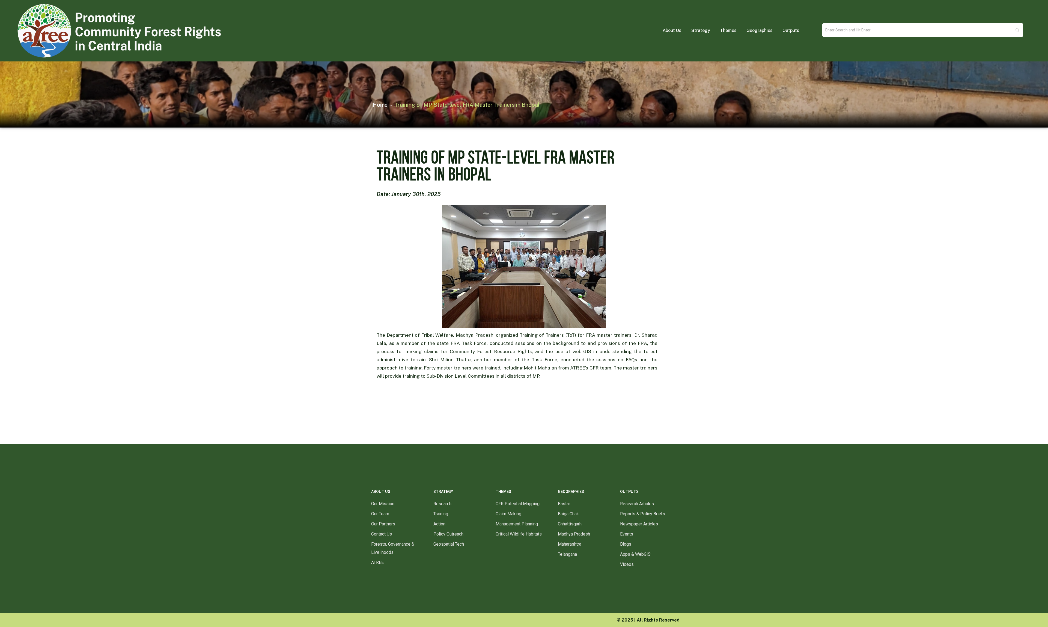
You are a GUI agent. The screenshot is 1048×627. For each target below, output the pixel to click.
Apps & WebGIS (635, 554)
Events (626, 534)
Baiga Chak (568, 513)
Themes (728, 30)
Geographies (759, 30)
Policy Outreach (448, 534)
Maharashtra (569, 544)
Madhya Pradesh (574, 534)
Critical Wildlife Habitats (519, 534)
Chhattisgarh (570, 524)
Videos (627, 564)
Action (439, 524)
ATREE (377, 562)
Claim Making (508, 513)
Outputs (790, 30)
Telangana (567, 554)
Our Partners (383, 524)
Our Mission (382, 503)
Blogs (625, 544)
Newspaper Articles (639, 524)
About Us (672, 30)
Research (442, 503)
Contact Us (381, 534)
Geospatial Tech (448, 544)
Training (440, 513)
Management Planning (517, 524)
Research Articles (637, 503)
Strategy (700, 30)
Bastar (564, 503)
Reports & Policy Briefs (642, 513)
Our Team (380, 513)
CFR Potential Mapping (518, 503)
